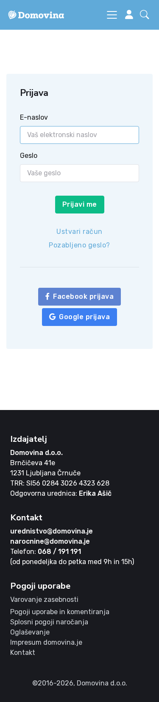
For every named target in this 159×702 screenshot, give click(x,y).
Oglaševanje (30, 632)
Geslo (28, 156)
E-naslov (34, 117)
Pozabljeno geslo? (79, 245)
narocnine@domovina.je (50, 541)
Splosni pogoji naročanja (49, 622)
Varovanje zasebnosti (44, 599)
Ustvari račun (79, 231)
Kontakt (22, 653)
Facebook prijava (83, 296)
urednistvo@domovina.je (51, 531)
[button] (146, 15)
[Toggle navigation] (112, 15)
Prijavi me (79, 204)
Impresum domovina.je (46, 642)
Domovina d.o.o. (36, 453)
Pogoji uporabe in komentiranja (59, 612)
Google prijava (84, 317)
